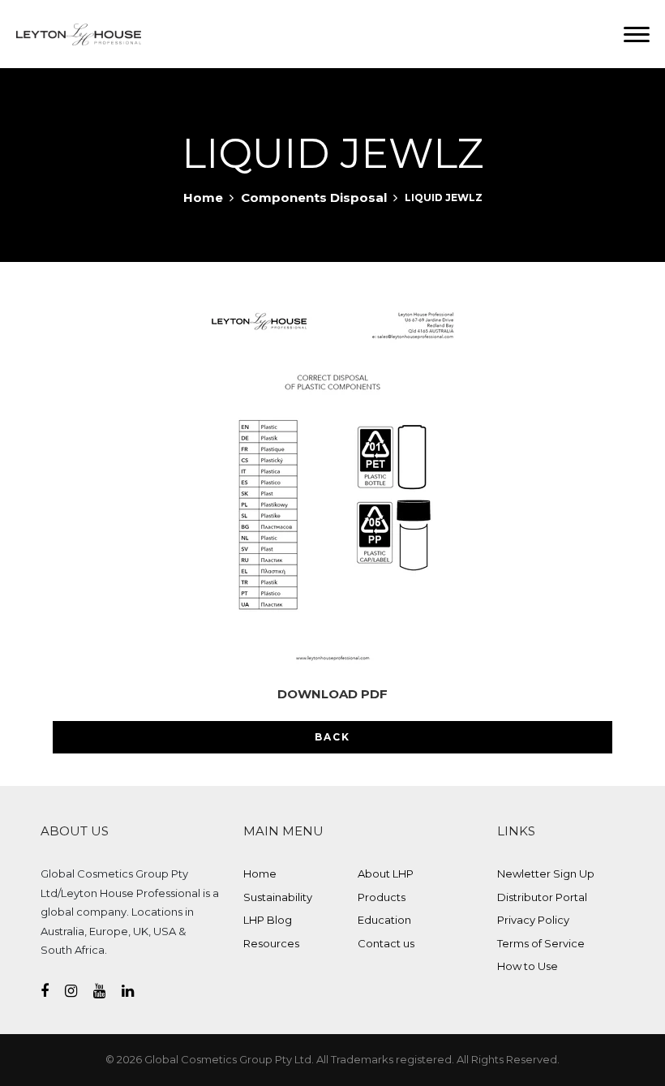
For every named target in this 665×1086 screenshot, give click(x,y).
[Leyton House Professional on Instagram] (79, 991)
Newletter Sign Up (545, 873)
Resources (271, 943)
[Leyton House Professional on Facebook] (53, 991)
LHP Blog (267, 919)
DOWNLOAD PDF (332, 694)
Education (384, 919)
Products (381, 897)
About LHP (386, 873)
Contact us (386, 943)
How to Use (527, 965)
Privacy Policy (533, 919)
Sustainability (277, 897)
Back (332, 737)
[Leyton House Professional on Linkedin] (136, 991)
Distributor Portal (542, 897)
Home (203, 197)
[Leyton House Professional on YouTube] (107, 991)
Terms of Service (541, 943)
